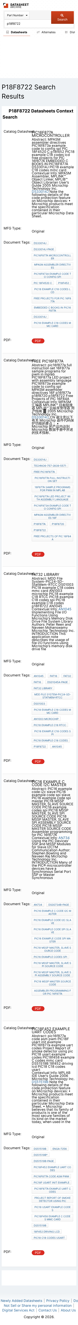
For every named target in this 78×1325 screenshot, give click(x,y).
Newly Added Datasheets (21, 1301)
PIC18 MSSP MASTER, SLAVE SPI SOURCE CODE (52, 964)
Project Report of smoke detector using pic (52, 1199)
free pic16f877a (44, 471)
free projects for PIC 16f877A (52, 300)
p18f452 (63, 282)
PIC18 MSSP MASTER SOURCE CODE (52, 983)
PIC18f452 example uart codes (52, 1169)
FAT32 (67, 675)
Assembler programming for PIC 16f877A (52, 992)
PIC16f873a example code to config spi (52, 275)
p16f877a (40, 523)
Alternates (48, 32)
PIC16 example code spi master (52, 940)
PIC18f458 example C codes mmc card (52, 1218)
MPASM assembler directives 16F (52, 516)
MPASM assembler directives (52, 266)
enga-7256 (60, 1148)
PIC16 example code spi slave (52, 931)
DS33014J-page (44, 249)
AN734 (64, 838)
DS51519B (40, 1082)
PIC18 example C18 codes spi (52, 733)
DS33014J (40, 192)
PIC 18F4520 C (43, 282)
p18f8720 (58, 523)
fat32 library (43, 688)
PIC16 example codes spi (50, 956)
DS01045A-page (57, 682)
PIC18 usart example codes (52, 1208)
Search (62, 19)
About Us (68, 1310)
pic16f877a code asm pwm (51, 1176)
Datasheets (18, 32)
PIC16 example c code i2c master (52, 912)
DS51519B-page (44, 1161)
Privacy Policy (57, 1301)
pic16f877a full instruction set (52, 479)
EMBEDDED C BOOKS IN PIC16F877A (52, 309)
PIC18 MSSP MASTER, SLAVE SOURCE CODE (52, 949)
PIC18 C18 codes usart (49, 1237)
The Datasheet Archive (16, 5)
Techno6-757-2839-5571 (50, 465)
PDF (38, 341)
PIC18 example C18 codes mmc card (52, 324)
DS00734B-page (58, 904)
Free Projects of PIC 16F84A (52, 538)
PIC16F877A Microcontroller (52, 257)
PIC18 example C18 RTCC (50, 725)
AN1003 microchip (46, 718)
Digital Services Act (18, 1310)
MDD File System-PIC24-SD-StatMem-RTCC (52, 696)
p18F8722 (40, 530)
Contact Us (47, 1310)
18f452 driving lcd (47, 1231)
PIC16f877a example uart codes (52, 1190)
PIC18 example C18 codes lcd (52, 291)
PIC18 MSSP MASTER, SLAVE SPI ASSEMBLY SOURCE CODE (52, 974)
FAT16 (53, 675)
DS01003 (39, 703)
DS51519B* (41, 1154)
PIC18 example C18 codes (51, 740)
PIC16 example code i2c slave (52, 921)
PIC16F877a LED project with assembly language (52, 498)
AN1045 (64, 609)
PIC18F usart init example (51, 1182)
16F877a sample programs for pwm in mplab (52, 489)
